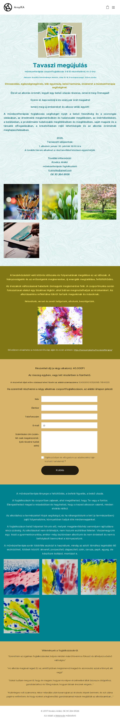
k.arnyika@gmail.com (59, 170)
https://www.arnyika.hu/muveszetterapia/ (93, 350)
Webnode (60, 715)
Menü (113, 7)
